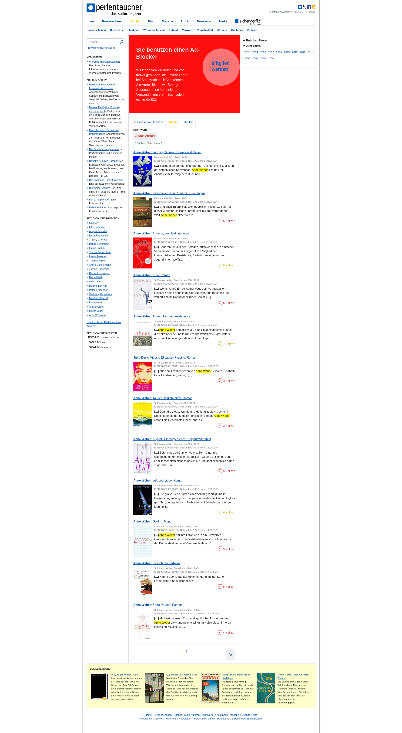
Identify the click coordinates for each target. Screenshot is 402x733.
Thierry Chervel (98, 239)
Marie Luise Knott (99, 235)
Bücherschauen (96, 30)
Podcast (252, 30)
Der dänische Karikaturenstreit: (106, 180)
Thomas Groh (97, 260)
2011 (302, 52)
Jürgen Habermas (99, 269)
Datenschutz (224, 718)
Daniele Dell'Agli (98, 285)
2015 (279, 52)
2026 (247, 52)
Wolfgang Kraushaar (100, 294)
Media (223, 21)
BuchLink (237, 30)
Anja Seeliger (96, 306)
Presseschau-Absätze (148, 122)
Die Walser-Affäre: (99, 188)
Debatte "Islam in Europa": (104, 160)
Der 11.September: (99, 199)
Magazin (167, 21)
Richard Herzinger (99, 273)
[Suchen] (121, 41)
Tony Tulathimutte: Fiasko (124, 674)
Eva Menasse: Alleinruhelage (182, 674)
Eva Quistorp (96, 302)
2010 (310, 52)
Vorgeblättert (205, 30)
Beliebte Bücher (101, 669)
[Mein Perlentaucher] (300, 7)
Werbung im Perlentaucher (104, 61)
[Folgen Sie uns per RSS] (313, 7)
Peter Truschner (98, 289)
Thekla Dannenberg (100, 252)
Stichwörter (208, 714)
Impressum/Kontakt (204, 718)
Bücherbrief (117, 30)
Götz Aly (94, 222)
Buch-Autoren (192, 714)
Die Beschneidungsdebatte (104, 149)
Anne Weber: (167, 152)
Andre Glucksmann (100, 264)
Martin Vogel (96, 310)
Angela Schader (98, 231)
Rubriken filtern (256, 40)
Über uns (171, 718)
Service (159, 718)
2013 (287, 52)
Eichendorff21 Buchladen (248, 718)
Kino (151, 21)
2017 (271, 52)
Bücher (136, 21)
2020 (263, 52)
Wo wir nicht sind (154, 30)
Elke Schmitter (97, 227)
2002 (263, 58)
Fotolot (173, 30)
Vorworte (187, 30)
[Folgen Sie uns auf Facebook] (308, 7)
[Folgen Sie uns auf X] (304, 7)
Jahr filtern (253, 46)
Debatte (245, 714)
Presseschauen (112, 21)
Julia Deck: (164, 357)
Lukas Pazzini (97, 248)
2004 (255, 58)
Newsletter (204, 21)
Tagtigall (134, 30)
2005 (247, 58)
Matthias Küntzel (98, 298)
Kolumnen (222, 714)
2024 (255, 52)
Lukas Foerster (98, 256)
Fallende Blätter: (98, 207)
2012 (295, 52)
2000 (271, 58)
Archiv (185, 21)
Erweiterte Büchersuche (101, 47)
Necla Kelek (96, 277)
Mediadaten (146, 718)
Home (90, 21)
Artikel (188, 122)
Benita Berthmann (99, 243)
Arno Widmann (97, 315)
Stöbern (222, 30)
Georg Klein (95, 281)
